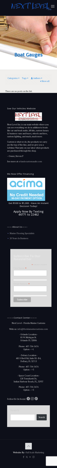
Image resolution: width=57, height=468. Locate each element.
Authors (37, 78)
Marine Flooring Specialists (22, 233)
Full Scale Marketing (35, 452)
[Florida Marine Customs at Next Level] (31, 7)
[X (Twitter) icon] (27, 456)
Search (14, 410)
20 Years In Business (19, 238)
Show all (45, 81)
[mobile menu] (52, 6)
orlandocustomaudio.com (30, 161)
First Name (19, 268)
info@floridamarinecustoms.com (33, 329)
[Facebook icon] (23, 456)
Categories (13, 78)
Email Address (21, 283)
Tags (24, 78)
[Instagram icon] (33, 456)
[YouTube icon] (30, 456)
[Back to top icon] (28, 446)
